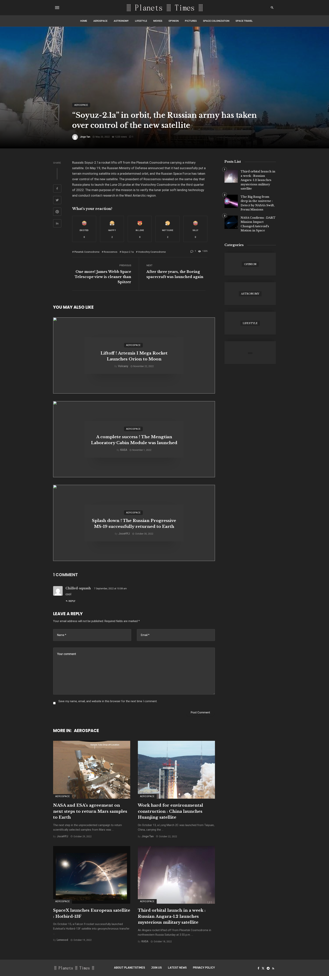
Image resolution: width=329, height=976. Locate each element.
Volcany (123, 366)
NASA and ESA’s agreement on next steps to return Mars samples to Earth (90, 811)
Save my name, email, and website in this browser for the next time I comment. (107, 701)
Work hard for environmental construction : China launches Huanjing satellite (170, 811)
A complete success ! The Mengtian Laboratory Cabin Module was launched (134, 439)
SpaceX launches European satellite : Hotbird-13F (91, 913)
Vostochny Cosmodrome (152, 251)
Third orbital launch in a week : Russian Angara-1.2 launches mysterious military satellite (172, 916)
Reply (72, 601)
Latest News (177, 967)
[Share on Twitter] (57, 200)
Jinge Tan (85, 136)
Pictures (191, 20)
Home (83, 20)
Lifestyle (141, 20)
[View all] (250, 264)
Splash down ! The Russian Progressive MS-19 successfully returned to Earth (134, 523)
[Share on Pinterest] (57, 212)
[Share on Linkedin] (57, 223)
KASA (123, 449)
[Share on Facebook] (57, 189)
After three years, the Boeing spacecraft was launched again (174, 274)
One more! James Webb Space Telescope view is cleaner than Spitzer (103, 277)
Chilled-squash (78, 588)
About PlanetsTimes (129, 967)
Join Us (156, 967)
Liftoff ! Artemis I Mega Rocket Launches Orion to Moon (134, 356)
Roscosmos (110, 251)
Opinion (173, 20)
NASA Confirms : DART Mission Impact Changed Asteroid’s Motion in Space (258, 224)
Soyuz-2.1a (128, 251)
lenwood (62, 939)
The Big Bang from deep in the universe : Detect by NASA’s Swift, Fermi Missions (258, 203)
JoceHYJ (124, 533)
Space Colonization (216, 20)
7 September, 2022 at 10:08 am (110, 588)
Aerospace (100, 20)
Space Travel (244, 20)
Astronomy (121, 20)
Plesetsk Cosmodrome (86, 251)
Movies (157, 20)
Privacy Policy (204, 967)
